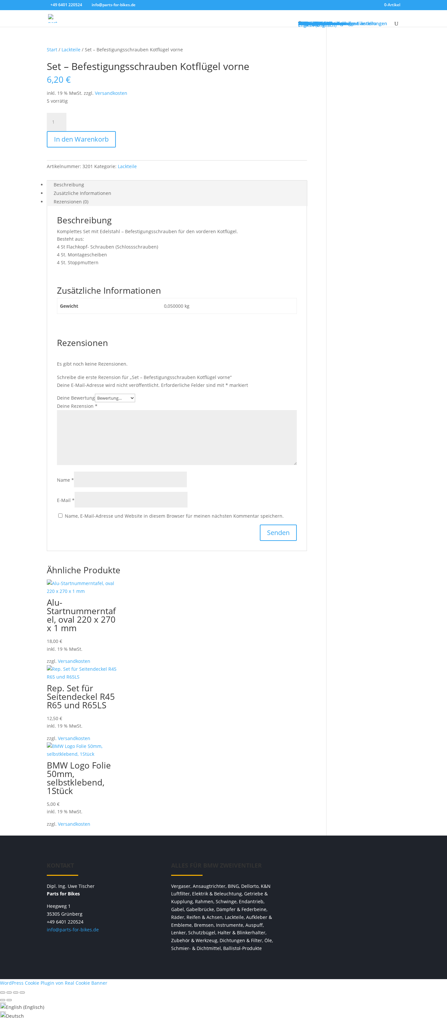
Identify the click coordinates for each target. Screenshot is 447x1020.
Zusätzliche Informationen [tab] (82, 193)
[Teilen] (15, 993)
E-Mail (66, 500)
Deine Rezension (77, 406)
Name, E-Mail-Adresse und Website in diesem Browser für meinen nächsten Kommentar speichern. (174, 516)
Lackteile (71, 49)
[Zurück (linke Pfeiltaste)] (2, 1000)
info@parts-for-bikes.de (73, 929)
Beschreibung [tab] (69, 185)
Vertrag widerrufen (348, 869)
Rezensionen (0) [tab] (71, 202)
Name (65, 480)
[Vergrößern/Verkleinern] (2, 993)
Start (52, 49)
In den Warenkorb (81, 139)
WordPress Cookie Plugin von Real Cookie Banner (53, 983)
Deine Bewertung (76, 398)
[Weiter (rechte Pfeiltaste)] (9, 1000)
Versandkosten (111, 93)
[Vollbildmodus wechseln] (9, 993)
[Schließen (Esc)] (22, 993)
